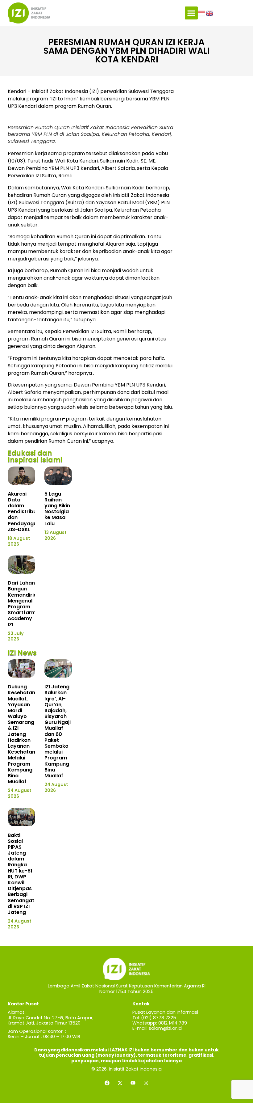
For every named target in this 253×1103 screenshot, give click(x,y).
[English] (210, 13)
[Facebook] (107, 1083)
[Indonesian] (202, 13)
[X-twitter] (120, 1083)
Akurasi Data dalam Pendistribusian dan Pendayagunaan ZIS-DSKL (29, 511)
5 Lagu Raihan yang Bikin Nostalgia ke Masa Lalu (57, 508)
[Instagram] (146, 1083)
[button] (191, 12)
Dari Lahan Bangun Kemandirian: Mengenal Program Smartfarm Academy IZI (24, 603)
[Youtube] (133, 1083)
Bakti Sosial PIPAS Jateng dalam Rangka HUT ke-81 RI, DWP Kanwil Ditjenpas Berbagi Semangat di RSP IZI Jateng (21, 874)
